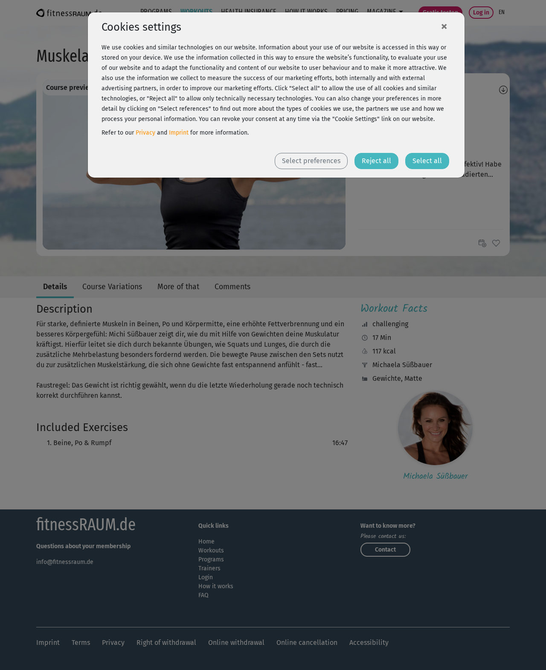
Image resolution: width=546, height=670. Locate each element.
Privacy (145, 132)
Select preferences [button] (311, 161)
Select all (427, 161)
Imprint (179, 132)
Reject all (376, 161)
